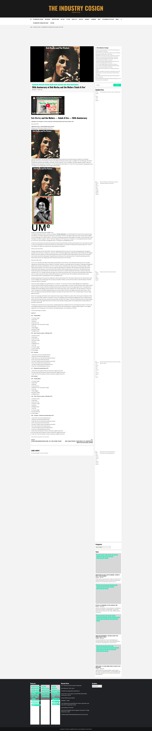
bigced (35, 89)
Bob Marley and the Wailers (43, 436)
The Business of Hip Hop (108, 19)
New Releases (60, 84)
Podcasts (33, 694)
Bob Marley (36, 117)
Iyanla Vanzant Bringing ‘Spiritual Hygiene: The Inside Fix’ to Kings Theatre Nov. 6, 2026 (75, 711)
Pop (64, 84)
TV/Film (68, 19)
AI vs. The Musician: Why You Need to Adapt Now (71, 685)
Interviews (47, 19)
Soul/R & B (74, 19)
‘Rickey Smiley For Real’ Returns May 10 (108, 271)
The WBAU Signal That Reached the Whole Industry (55, 705)
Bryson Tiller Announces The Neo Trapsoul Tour (106, 605)
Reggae (68, 84)
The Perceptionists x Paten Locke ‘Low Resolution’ (110, 92)
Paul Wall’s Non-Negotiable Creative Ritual (70, 691)
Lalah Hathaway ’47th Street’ (67, 707)
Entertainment (104, 554)
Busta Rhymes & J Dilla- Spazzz (68, 688)
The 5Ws (52, 23)
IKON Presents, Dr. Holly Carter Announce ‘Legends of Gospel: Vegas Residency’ (108, 575)
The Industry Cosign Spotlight (40, 23)
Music (56, 84)
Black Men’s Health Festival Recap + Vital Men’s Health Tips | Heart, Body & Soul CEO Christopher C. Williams (46, 710)
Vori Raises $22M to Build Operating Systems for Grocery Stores (74, 714)
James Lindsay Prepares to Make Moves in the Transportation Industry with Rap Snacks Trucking (79, 441)
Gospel (109, 554)
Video (99, 19)
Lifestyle (81, 19)
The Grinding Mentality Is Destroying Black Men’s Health (34, 707)
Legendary (93, 19)
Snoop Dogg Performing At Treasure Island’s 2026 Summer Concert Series (107, 636)
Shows (107, 586)
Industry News (55, 19)
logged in (38, 453)
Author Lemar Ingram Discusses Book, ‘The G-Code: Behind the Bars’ (46, 440)
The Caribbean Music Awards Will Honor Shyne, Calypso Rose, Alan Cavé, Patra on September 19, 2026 (75, 704)
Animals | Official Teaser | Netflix (68, 698)
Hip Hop (63, 19)
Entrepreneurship (100, 647)
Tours (107, 558)
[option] (35, 705)
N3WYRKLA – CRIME (65, 700)
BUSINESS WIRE (41, 234)
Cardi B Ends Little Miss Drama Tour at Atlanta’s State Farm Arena (108, 666)
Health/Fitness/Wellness (36, 686)
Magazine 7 (84, 729)
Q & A (32, 696)
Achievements (41, 84)
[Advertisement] (76, 36)
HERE (37, 124)
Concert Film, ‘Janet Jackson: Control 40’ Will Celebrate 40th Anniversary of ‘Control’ (74, 694)
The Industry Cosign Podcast (35, 705)
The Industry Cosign (76, 8)
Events (109, 615)
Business (87, 19)
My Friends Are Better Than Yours (35, 692)
